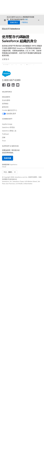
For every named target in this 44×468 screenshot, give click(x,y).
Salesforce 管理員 (8, 127)
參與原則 (5, 107)
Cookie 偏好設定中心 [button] (9, 110)
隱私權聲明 (6, 97)
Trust (4, 141)
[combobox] (9, 172)
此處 (26, 19)
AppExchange (7, 124)
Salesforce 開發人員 (9, 131)
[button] (9, 172)
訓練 (3, 137)
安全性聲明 (6, 100)
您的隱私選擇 (11, 114)
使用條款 (5, 104)
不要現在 (25, 22)
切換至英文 (14, 22)
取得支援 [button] (7, 158)
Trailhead (5, 134)
